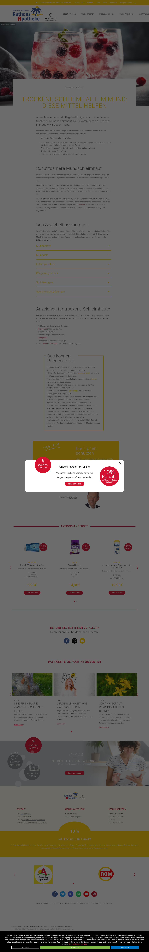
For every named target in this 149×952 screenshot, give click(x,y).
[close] (120, 463)
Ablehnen (25, 947)
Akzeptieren (75, 947)
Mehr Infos (125, 947)
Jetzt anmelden (74, 484)
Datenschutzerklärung (78, 944)
